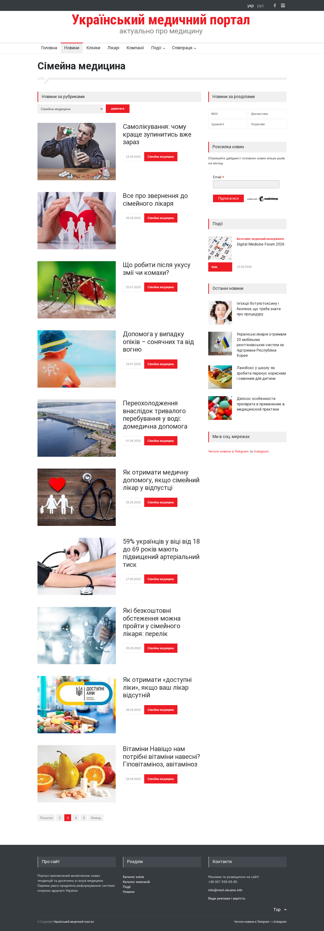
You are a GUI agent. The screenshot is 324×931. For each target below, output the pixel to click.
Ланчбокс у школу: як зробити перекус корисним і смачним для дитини (261, 373)
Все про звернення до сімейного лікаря (155, 199)
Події (156, 47)
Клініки (93, 47)
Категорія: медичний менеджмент (260, 239)
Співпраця (182, 47)
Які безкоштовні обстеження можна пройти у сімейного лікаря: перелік (152, 622)
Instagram (261, 451)
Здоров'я (217, 124)
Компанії (135, 47)
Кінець (96, 818)
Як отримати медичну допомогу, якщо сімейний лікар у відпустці (161, 480)
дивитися (117, 108)
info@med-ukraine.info (225, 890)
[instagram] (283, 5)
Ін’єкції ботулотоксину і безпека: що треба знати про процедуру (259, 308)
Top (277, 909)
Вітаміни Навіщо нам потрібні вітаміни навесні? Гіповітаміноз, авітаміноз (161, 756)
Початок (46, 818)
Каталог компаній (136, 882)
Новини (71, 47)
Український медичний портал (74, 921)
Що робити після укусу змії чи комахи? (156, 268)
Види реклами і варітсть (226, 898)
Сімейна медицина (161, 156)
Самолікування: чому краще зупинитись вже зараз (157, 134)
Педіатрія (258, 124)
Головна (49, 47)
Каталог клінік (133, 877)
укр (251, 5)
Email (218, 177)
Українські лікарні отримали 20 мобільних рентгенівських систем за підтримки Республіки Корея (261, 345)
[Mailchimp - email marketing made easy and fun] (263, 201)
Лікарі (113, 47)
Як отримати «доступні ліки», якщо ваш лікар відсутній (157, 687)
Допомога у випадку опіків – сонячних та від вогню (158, 341)
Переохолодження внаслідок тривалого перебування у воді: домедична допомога (155, 414)
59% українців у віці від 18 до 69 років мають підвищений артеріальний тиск (161, 553)
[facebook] (274, 5)
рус (260, 5)
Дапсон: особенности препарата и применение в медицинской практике (261, 404)
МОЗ (214, 114)
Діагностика (259, 114)
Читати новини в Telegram (229, 451)
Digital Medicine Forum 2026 (260, 244)
